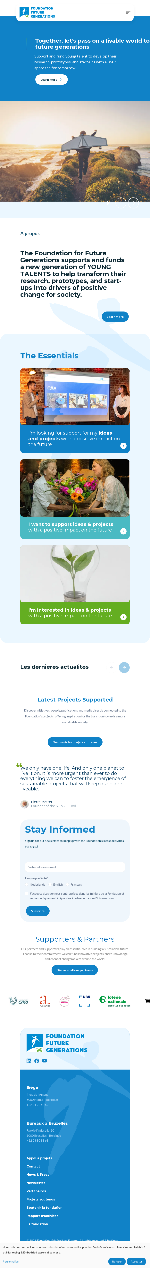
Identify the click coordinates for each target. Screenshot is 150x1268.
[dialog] (75, 1255)
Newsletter (36, 1183)
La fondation (37, 1224)
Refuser (117, 1261)
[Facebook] (36, 1061)
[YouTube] (44, 1061)
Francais (76, 884)
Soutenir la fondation (44, 1208)
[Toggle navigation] (128, 12)
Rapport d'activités (42, 1216)
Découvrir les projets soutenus (75, 742)
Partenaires (36, 1191)
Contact (33, 1166)
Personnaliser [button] (11, 1261)
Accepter (136, 1261)
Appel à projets (39, 1158)
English (58, 884)
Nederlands (37, 884)
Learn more (48, 79)
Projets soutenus (41, 1199)
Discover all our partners (75, 970)
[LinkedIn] (29, 1061)
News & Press (38, 1175)
